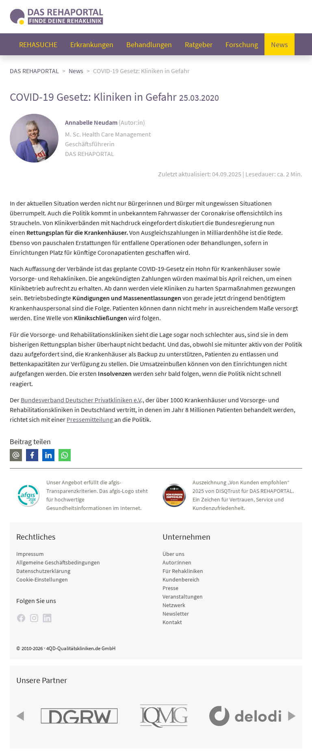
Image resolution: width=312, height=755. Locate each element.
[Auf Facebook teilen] (32, 455)
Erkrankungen (91, 44)
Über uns (173, 554)
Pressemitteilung (90, 419)
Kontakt (172, 622)
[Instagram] (34, 618)
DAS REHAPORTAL (34, 71)
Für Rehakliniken (182, 571)
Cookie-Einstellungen (42, 579)
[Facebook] (21, 618)
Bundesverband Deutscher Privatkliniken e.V (81, 400)
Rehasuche (38, 44)
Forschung (241, 44)
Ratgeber (198, 44)
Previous (21, 716)
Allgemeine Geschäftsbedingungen (58, 562)
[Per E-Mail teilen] (16, 455)
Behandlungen (149, 44)
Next (291, 716)
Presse (170, 588)
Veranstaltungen (182, 596)
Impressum (30, 554)
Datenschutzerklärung (43, 571)
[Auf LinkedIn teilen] (48, 455)
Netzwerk (173, 605)
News (279, 44)
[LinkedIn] (47, 618)
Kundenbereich (180, 579)
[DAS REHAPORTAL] (56, 15)
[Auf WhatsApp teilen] (64, 455)
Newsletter (175, 613)
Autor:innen (176, 562)
